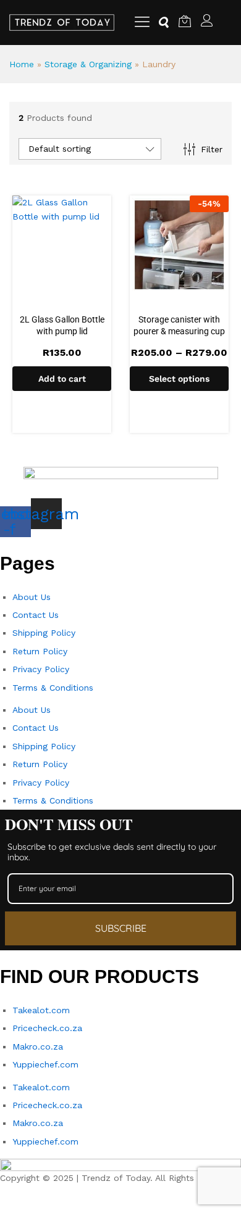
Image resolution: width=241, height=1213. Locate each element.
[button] (61, 378)
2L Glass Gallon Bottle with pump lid (62, 325)
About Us (31, 597)
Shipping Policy (43, 633)
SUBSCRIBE (120, 928)
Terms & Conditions (52, 688)
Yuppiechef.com (45, 1064)
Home (21, 64)
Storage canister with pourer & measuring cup (179, 325)
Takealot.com (41, 1010)
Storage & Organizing (88, 64)
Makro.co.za (37, 1046)
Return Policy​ (39, 651)
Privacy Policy (40, 669)
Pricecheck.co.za (47, 1028)
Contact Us (35, 615)
